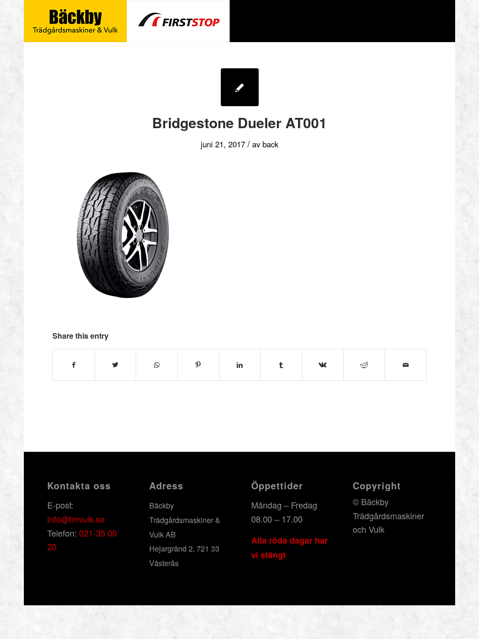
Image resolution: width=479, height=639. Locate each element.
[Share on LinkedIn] (240, 364)
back (270, 144)
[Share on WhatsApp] (156, 364)
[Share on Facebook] (73, 364)
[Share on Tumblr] (281, 364)
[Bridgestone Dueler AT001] (240, 87)
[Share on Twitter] (115, 364)
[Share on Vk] (322, 364)
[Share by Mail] (405, 364)
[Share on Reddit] (364, 364)
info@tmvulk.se (76, 519)
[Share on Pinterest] (198, 364)
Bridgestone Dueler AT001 (239, 122)
